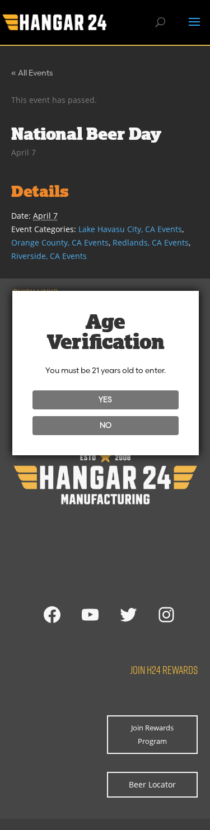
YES (105, 399)
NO (105, 425)
